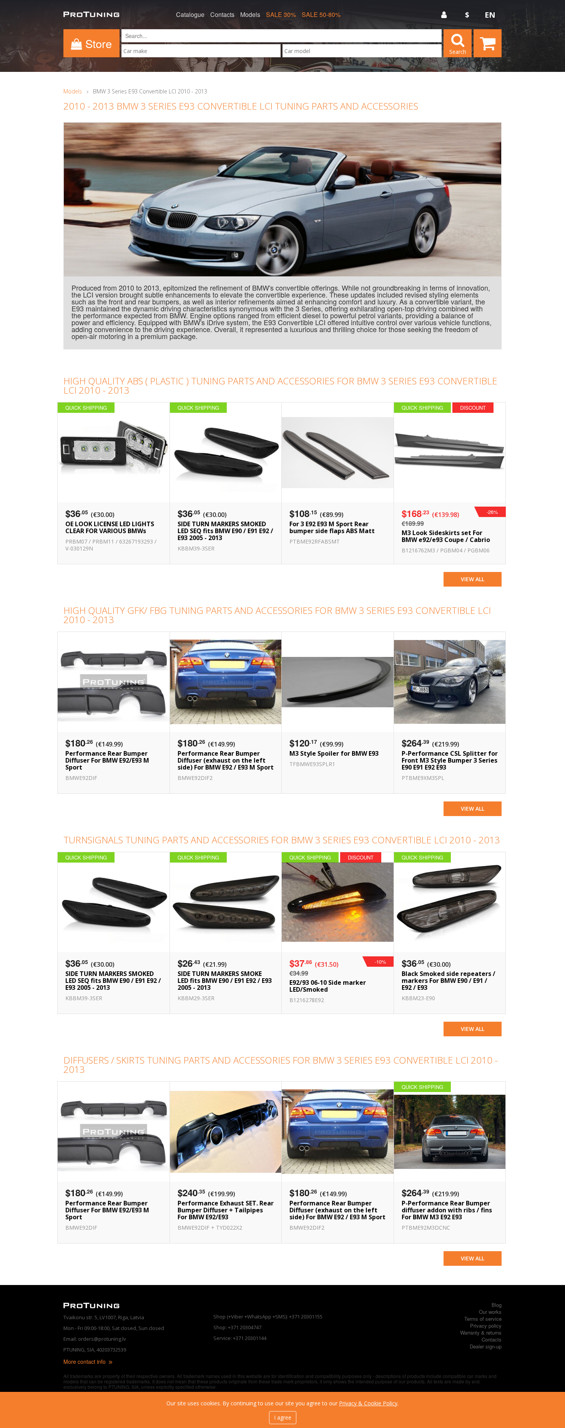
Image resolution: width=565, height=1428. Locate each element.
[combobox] (201, 50)
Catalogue (190, 15)
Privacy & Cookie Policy (368, 1403)
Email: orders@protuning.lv (94, 1338)
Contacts (222, 15)
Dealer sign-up (486, 1346)
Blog (497, 1304)
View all (472, 579)
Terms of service (483, 1318)
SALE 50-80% (321, 15)
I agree (282, 1417)
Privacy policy (486, 1325)
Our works (490, 1311)
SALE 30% (281, 15)
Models (250, 15)
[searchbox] (201, 51)
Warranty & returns (481, 1332)
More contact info (85, 1361)
